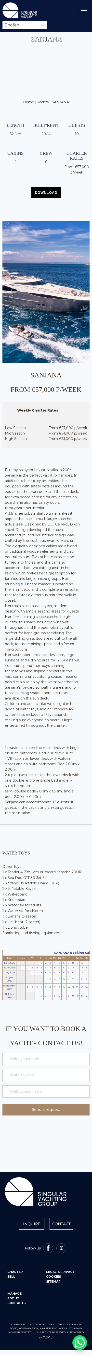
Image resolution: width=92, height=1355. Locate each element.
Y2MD (48, 1337)
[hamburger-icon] (84, 10)
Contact (61, 1224)
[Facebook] (48, 1248)
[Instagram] (61, 1248)
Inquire (31, 1224)
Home (28, 102)
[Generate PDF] (46, 192)
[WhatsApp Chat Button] (79, 1342)
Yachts (43, 102)
